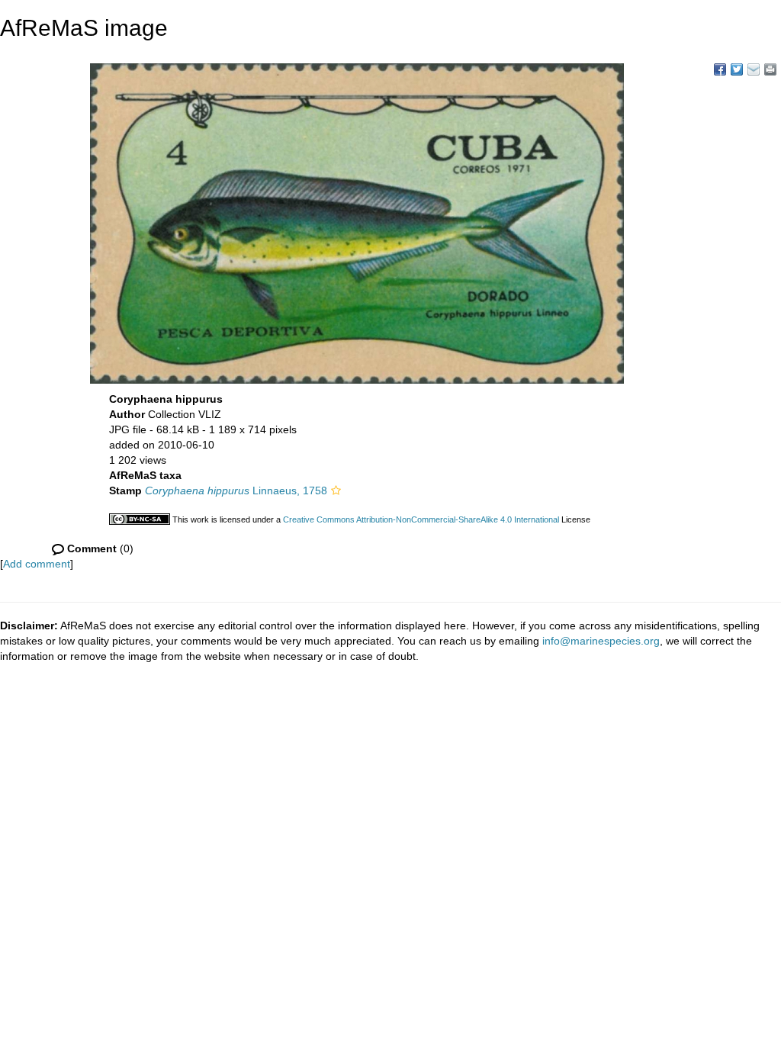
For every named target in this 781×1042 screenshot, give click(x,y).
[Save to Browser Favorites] (753, 69)
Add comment (36, 564)
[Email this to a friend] (770, 69)
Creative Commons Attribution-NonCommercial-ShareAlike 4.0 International (421, 519)
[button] (336, 490)
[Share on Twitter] (737, 69)
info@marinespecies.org (601, 641)
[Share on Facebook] (720, 69)
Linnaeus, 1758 (236, 490)
